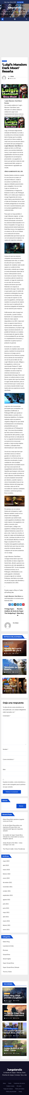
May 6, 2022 (9, 1000)
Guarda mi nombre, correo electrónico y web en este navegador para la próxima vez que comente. (14, 784)
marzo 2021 (6, 921)
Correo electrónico (8, 759)
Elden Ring (6, 941)
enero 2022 (6, 878)
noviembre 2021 (7, 886)
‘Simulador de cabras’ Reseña (14, 668)
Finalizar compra (10, 1086)
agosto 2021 (6, 899)
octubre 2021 (7, 891)
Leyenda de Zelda (8, 946)
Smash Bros (6, 954)
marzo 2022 (6, 869)
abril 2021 (6, 916)
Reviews (6, 646)
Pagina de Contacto (8, 1088)
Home (4, 1083)
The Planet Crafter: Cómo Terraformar (14, 849)
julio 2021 (6, 904)
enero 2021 (6, 929)
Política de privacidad (11, 1091)
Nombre (5, 749)
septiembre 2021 (8, 895)
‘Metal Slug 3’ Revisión (10, 687)
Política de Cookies (19, 1088)
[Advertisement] (14, 36)
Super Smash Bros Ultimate (11, 967)
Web (4, 769)
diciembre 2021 (7, 882)
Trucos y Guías (7, 971)
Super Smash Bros (8, 963)
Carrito (9, 1083)
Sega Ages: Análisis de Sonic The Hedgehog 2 (10, 611)
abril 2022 (6, 865)
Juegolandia (14, 7)
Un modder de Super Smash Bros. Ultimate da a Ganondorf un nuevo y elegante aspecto (13, 836)
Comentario (6, 716)
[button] (26, 19)
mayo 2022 (6, 861)
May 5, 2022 (9, 1035)
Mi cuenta (19, 1086)
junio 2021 (6, 908)
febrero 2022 (6, 874)
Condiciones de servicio (19, 1083)
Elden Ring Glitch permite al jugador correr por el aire (13, 997)
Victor (12, 76)
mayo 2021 (6, 912)
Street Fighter (7, 959)
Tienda (20, 1091)
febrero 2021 (6, 925)
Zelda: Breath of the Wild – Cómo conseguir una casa (13, 1050)
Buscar (4, 800)
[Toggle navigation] (15, 19)
